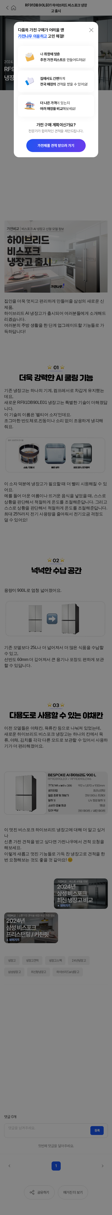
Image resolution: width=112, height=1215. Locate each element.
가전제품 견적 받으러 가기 (56, 145)
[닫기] (91, 30)
